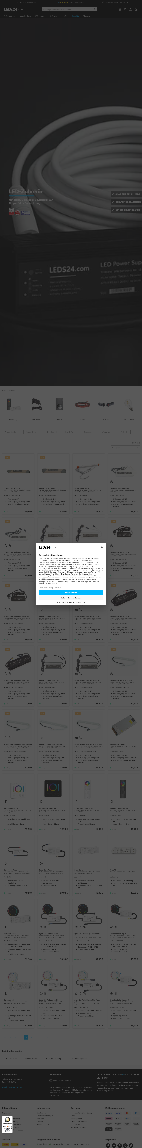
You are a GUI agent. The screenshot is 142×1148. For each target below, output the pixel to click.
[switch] (7, 1130)
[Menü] (11, 1117)
